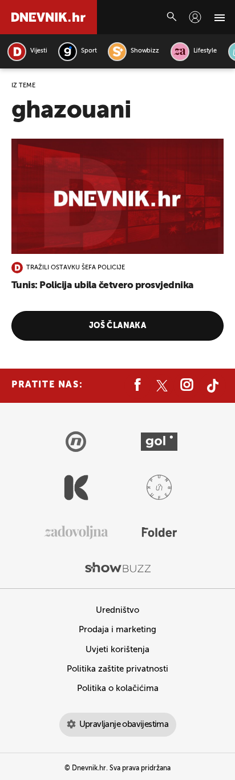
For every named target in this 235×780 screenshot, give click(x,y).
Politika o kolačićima (118, 688)
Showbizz (145, 51)
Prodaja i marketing (117, 629)
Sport (88, 51)
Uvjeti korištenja (117, 649)
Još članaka (118, 326)
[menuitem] (195, 17)
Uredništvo (117, 610)
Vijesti (38, 51)
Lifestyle (205, 51)
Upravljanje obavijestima (124, 724)
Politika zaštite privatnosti (117, 669)
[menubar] (195, 17)
